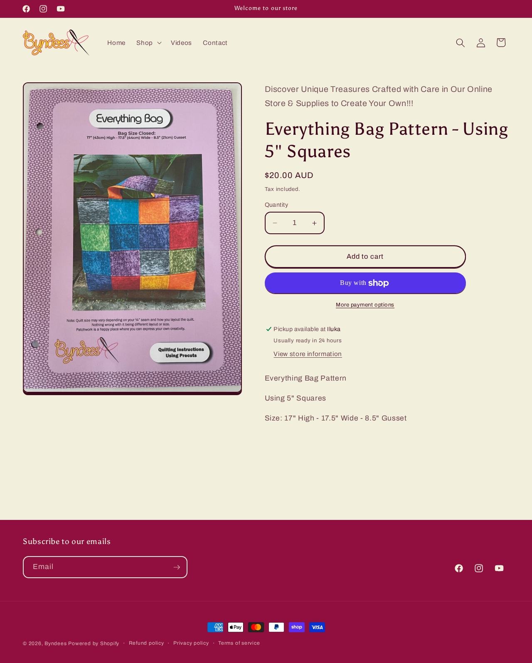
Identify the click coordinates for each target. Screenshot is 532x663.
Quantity (276, 204)
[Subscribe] (177, 567)
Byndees (55, 643)
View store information (307, 354)
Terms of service (239, 643)
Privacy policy (191, 643)
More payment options (365, 305)
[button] (148, 42)
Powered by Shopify (93, 643)
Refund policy (146, 643)
